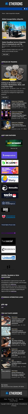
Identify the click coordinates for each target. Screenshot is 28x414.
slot (2, 307)
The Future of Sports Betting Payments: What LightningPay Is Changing (19, 342)
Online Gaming (14, 317)
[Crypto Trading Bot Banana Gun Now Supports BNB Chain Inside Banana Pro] (6, 104)
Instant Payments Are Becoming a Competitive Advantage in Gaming (18, 374)
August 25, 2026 (16, 345)
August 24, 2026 (16, 357)
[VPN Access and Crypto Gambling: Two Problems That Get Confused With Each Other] (6, 352)
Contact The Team (14, 401)
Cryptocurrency (6, 79)
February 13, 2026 (15, 88)
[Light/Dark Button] (23, 8)
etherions (13, 291)
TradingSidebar (13, 79)
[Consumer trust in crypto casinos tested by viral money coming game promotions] (6, 320)
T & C (16, 399)
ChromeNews (22, 404)
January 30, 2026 (16, 107)
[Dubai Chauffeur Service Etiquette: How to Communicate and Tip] (14, 30)
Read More (5, 54)
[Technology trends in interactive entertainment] (6, 331)
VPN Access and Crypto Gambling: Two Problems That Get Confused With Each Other (18, 353)
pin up (4, 304)
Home (5, 399)
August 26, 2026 (16, 325)
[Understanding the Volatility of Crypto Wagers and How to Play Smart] (6, 115)
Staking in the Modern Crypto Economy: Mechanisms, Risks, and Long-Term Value (13, 85)
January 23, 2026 (16, 129)
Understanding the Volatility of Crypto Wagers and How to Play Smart (19, 115)
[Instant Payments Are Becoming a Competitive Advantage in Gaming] (6, 374)
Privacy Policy (11, 399)
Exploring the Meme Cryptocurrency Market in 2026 (19, 125)
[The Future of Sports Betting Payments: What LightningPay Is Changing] (6, 342)
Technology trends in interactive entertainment (19, 331)
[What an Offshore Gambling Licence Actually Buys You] (6, 363)
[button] (26, 9)
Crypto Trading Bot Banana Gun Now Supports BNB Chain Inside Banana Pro (19, 104)
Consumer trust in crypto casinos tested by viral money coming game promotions (18, 321)
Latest (5, 37)
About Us (21, 399)
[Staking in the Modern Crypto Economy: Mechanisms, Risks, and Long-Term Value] (14, 73)
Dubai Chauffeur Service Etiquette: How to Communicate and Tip (14, 43)
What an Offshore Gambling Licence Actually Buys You (19, 363)
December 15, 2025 (16, 46)
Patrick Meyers (6, 46)
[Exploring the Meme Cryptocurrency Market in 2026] (6, 125)
